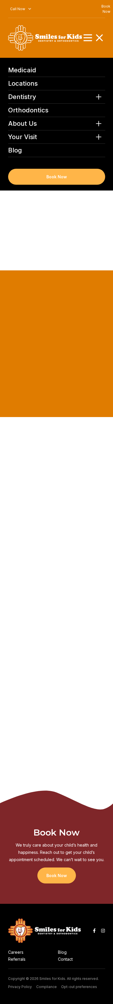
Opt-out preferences (79, 987)
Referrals (16, 959)
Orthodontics (28, 110)
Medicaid (22, 70)
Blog (15, 150)
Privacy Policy (20, 987)
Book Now (56, 176)
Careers (15, 952)
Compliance (46, 987)
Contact (65, 959)
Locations (23, 83)
